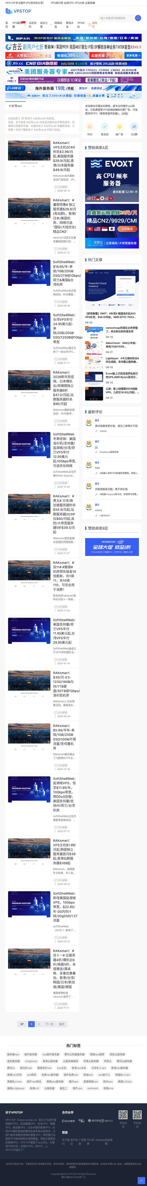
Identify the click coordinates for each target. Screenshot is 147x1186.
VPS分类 (79, 2)
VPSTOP (22, 11)
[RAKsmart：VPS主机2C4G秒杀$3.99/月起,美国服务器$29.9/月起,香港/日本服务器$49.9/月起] (29, 154)
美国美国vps (91, 1081)
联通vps (88, 1074)
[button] (141, 1180)
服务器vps (13, 1054)
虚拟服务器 (13, 1061)
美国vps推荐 (97, 1054)
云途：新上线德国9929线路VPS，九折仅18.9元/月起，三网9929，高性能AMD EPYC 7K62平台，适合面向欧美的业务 (121, 390)
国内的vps (26, 1067)
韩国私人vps (122, 1074)
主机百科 (32, 24)
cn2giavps (31, 1061)
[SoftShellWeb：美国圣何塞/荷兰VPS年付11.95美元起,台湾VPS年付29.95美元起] (29, 631)
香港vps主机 (79, 1067)
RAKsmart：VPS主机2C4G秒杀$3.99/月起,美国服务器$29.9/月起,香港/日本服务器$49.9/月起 (64, 156)
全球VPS (69, 2)
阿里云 (108, 1061)
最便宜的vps (44, 1067)
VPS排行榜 (57, 2)
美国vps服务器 (55, 1081)
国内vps (73, 1081)
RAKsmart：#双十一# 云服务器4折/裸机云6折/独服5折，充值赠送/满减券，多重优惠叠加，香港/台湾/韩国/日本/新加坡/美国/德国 (64, 969)
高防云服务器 (117, 1054)
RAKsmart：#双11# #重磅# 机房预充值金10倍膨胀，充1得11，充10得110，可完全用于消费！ (64, 576)
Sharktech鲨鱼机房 (109, 452)
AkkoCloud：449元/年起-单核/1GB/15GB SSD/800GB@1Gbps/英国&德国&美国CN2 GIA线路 (122, 344)
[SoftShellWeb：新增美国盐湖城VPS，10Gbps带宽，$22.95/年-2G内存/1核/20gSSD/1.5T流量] (29, 904)
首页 (6, 24)
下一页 (49, 1024)
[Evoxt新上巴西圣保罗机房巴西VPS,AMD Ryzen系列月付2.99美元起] (94, 378)
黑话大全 (70, 24)
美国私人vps (14, 1081)
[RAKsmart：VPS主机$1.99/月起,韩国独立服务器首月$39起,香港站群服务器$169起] (29, 851)
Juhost (103, 431)
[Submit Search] (138, 18)
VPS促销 (62, 187)
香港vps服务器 (119, 1067)
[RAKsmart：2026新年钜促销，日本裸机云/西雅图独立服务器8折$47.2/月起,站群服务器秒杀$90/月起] (29, 383)
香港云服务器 (50, 1061)
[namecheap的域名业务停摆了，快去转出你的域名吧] (94, 332)
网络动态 (58, 24)
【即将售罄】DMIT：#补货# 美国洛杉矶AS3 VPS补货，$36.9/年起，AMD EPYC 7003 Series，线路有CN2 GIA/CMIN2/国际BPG (110, 315)
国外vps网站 (34, 1081)
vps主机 (61, 1067)
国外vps (77, 1088)
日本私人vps (98, 1067)
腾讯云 (11, 1067)
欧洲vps (108, 1081)
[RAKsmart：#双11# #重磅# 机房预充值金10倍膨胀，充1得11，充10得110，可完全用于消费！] (29, 573)
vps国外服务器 (50, 1054)
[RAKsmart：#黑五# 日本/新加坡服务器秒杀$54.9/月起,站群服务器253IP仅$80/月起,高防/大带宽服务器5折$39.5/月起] (29, 507)
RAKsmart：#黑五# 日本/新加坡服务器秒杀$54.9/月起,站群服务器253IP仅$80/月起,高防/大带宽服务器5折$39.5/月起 (64, 514)
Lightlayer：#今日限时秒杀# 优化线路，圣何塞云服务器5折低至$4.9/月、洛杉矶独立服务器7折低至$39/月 (122, 360)
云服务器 (90, 2)
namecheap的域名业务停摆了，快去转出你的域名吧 (122, 329)
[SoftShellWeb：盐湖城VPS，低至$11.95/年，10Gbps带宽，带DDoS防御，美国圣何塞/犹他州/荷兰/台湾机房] (29, 789)
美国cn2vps (125, 1081)
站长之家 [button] (44, 24)
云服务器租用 (70, 1061)
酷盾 (128, 1164)
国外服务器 (30, 1054)
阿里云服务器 (91, 1061)
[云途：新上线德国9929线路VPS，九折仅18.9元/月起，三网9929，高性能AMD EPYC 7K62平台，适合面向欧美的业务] (94, 393)
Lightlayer (105, 515)
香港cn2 (34, 1088)
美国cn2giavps (15, 1088)
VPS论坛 (81, 24)
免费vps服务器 (50, 1074)
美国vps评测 (14, 1074)
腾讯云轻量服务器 (75, 1054)
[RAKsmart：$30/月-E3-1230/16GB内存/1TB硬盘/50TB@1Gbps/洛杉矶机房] (29, 684)
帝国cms (108, 1088)
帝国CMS (112, 1164)
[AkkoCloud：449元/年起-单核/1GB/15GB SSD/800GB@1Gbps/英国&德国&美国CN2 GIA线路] (94, 347)
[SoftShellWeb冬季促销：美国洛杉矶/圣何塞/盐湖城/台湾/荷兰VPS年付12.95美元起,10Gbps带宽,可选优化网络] (29, 445)
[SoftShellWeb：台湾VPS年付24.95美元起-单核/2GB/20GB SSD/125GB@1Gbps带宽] (29, 326)
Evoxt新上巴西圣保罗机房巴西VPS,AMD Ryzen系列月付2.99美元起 (122, 375)
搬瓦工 (63, 1088)
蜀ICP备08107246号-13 (73, 1177)
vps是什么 (104, 1074)
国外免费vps (71, 1074)
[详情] (124, 113)
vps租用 (31, 1074)
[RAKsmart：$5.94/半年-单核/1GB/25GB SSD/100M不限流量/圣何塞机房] (29, 736)
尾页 (61, 1024)
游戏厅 (94, 24)
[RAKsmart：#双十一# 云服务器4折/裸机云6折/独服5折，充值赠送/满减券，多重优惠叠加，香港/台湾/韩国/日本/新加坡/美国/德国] (29, 962)
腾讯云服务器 (124, 1061)
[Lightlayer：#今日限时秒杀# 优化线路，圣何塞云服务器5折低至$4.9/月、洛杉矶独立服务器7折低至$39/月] (94, 363)
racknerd (92, 1088)
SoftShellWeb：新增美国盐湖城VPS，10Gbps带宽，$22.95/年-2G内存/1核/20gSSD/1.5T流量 (65, 907)
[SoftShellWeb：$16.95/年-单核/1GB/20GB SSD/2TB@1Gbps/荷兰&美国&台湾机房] (29, 273)
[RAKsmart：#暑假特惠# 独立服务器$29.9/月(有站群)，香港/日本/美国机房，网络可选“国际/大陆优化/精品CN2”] (29, 211)
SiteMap (100, 1139)
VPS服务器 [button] (17, 24)
